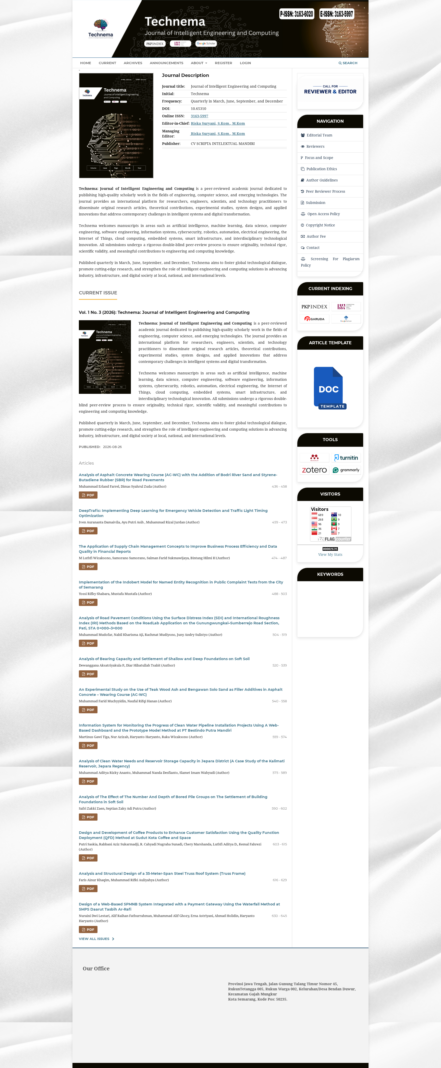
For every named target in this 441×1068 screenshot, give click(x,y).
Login (245, 63)
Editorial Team (319, 135)
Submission (315, 202)
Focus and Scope (318, 157)
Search (350, 63)
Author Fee (316, 236)
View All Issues (94, 939)
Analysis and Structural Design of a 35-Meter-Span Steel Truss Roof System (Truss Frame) (162, 873)
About (197, 63)
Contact (312, 247)
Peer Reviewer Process (325, 191)
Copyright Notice (320, 225)
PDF (90, 495)
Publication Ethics (321, 168)
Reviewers (314, 146)
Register (223, 63)
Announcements (166, 63)
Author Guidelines (321, 180)
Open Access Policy (323, 213)
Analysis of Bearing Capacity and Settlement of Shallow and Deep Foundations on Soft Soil (164, 659)
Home (85, 63)
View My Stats (330, 554)
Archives (133, 63)
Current (107, 63)
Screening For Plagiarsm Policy (330, 262)
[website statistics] (330, 549)
